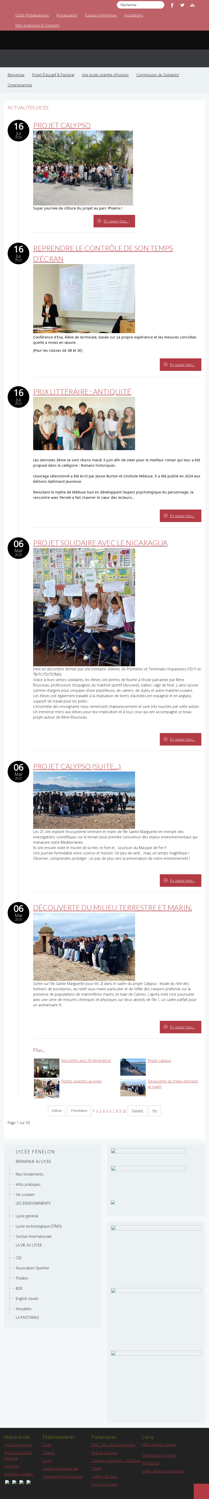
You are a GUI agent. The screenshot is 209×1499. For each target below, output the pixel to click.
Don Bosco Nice (105, 1484)
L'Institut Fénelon (18, 1444)
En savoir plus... (116, 221)
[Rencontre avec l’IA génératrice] (46, 1067)
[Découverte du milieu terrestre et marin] (133, 1087)
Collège (49, 1452)
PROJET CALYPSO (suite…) (77, 766)
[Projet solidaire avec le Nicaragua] (84, 606)
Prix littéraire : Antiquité (82, 391)
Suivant (137, 1111)
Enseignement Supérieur (63, 1476)
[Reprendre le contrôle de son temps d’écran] (84, 298)
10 (124, 1111)
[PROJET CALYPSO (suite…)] (84, 800)
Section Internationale (61, 1468)
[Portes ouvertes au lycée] (46, 1088)
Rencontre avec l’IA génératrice (86, 1060)
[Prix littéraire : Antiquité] (84, 423)
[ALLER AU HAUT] (201, 1491)
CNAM (96, 1468)
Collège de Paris (105, 1476)
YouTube (192, 5)
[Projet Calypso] (83, 167)
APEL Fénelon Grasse (159, 1444)
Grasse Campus (105, 1452)
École (47, 1444)
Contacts (11, 1466)
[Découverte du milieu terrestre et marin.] (84, 946)
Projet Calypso (62, 125)
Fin (155, 1111)
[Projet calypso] (133, 1066)
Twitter (182, 5)
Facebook (172, 5)
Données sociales (18, 1473)
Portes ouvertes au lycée (81, 1081)
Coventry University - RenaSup (116, 1460)
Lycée (47, 1460)
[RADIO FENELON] (113, 1202)
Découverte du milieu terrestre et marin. (112, 907)
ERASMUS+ (151, 1463)
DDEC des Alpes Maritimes (113, 1444)
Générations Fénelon (159, 1455)
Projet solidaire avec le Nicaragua (100, 542)
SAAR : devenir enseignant (163, 1471)
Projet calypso (159, 1060)
